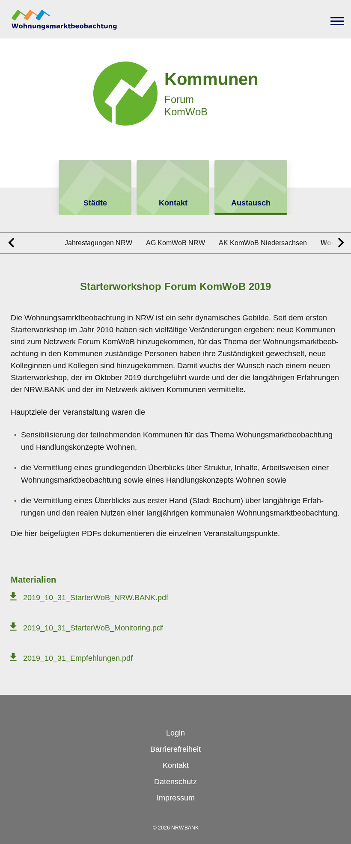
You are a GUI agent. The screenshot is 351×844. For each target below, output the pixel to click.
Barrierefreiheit (175, 749)
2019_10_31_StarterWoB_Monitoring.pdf (93, 628)
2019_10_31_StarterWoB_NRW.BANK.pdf (95, 597)
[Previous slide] (15, 242)
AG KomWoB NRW (175, 242)
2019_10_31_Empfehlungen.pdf (78, 658)
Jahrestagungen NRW (98, 242)
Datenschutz (175, 781)
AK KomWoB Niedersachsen (263, 242)
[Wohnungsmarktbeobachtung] (65, 19)
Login (175, 733)
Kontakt (176, 765)
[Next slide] (336, 242)
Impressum (176, 798)
